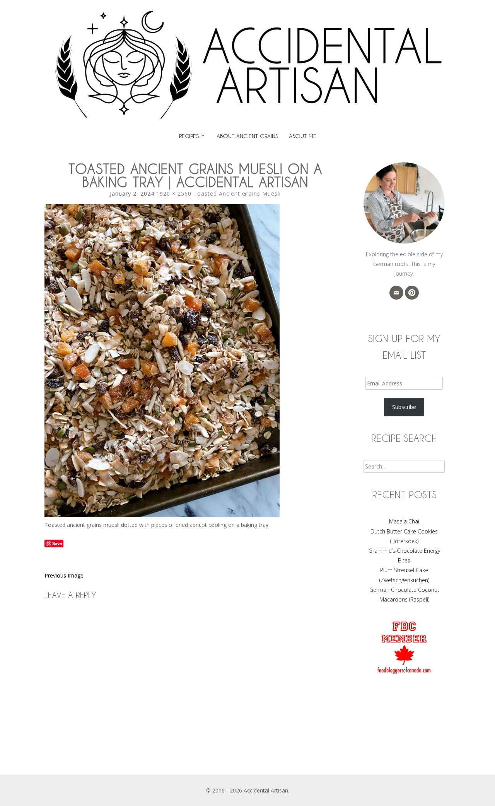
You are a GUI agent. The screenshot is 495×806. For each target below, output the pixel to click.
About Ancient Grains (247, 136)
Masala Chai (404, 521)
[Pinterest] (412, 293)
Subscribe (404, 407)
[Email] (396, 293)
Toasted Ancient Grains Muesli (237, 193)
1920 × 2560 (173, 193)
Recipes (189, 136)
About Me (302, 136)
